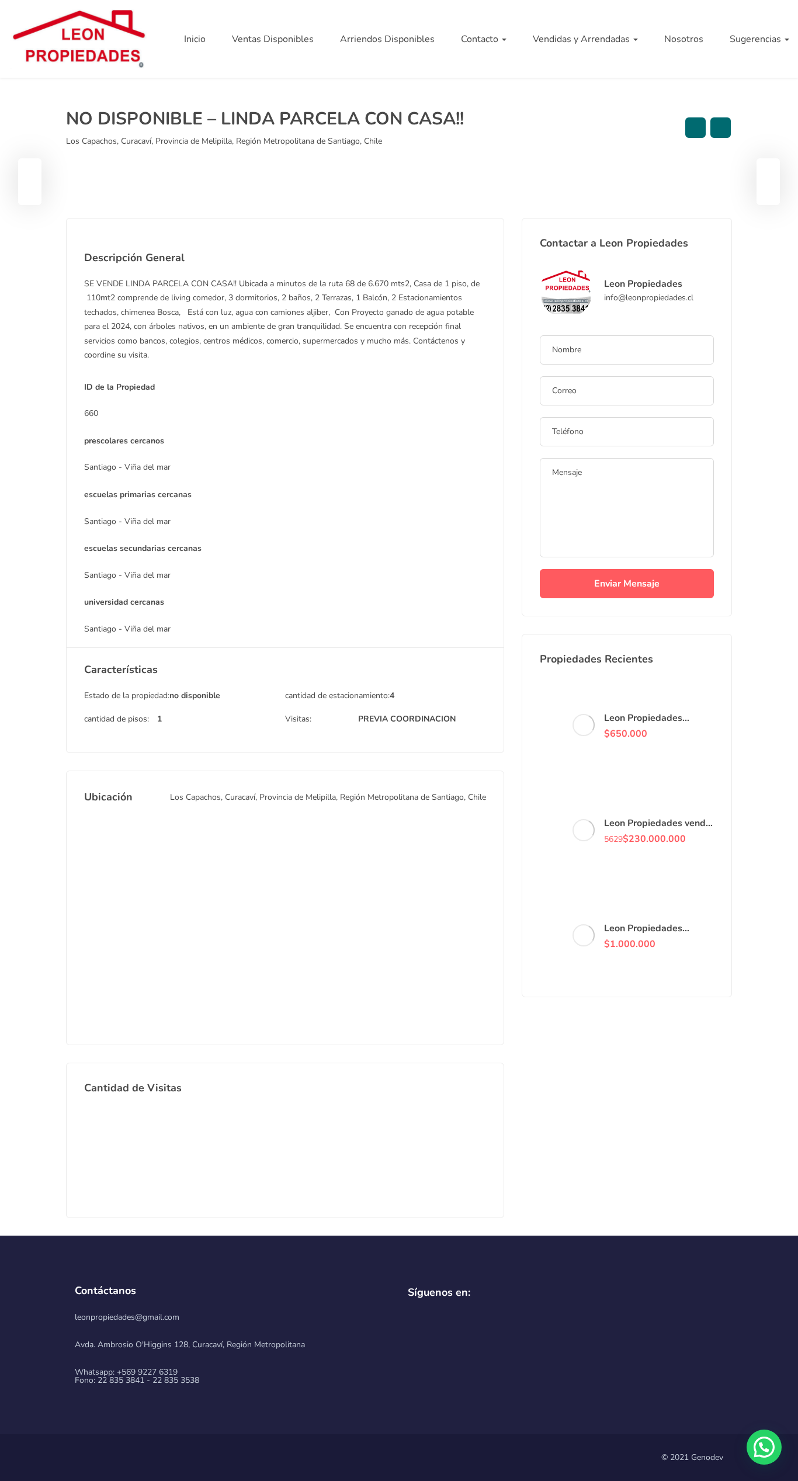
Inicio (195, 39)
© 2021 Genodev (692, 1457)
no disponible (194, 695)
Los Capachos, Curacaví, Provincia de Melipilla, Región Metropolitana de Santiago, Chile (224, 141)
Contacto (481, 39)
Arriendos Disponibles (387, 39)
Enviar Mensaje (627, 583)
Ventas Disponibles (273, 39)
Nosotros (683, 39)
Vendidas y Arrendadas (582, 39)
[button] (764, 1447)
